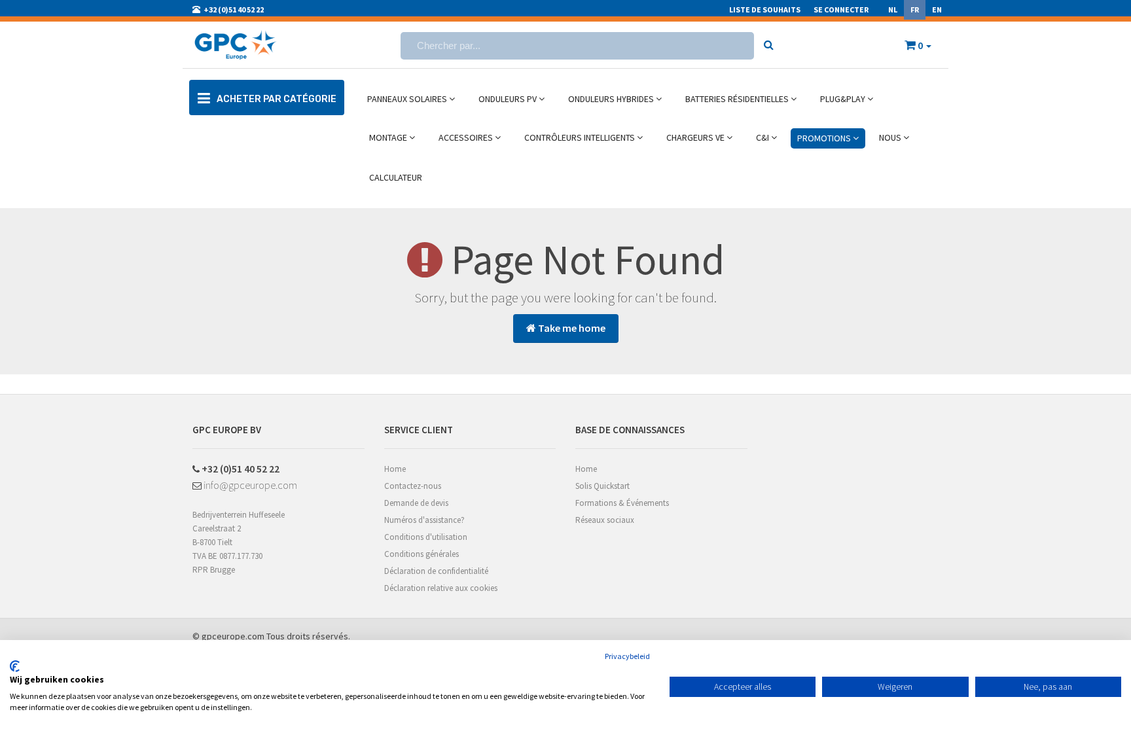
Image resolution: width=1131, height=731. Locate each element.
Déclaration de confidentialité (436, 571)
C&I (763, 137)
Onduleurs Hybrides (612, 99)
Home (395, 468)
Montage (389, 137)
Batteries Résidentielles (738, 99)
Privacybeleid (627, 656)
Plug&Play (843, 99)
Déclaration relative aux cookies (440, 588)
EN (937, 9)
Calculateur (395, 177)
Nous (891, 137)
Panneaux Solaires (408, 99)
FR (914, 9)
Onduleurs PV (508, 99)
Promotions (825, 138)
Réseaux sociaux (604, 520)
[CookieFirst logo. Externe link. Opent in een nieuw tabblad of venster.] (15, 666)
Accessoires (467, 137)
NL (892, 9)
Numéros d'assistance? (424, 520)
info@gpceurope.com (249, 484)
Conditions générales (421, 554)
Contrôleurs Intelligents (580, 137)
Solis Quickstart (602, 485)
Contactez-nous (412, 485)
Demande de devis (416, 502)
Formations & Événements (622, 502)
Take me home (570, 327)
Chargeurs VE (696, 137)
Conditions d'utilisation (425, 537)
